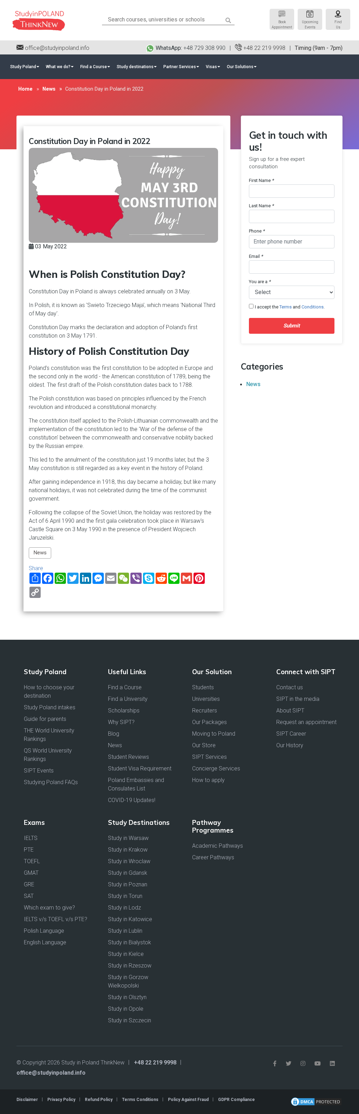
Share (36, 568)
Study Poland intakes (49, 707)
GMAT (31, 872)
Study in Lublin (125, 930)
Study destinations (135, 66)
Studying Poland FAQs (51, 782)
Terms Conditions (140, 1099)
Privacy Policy (61, 1099)
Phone (257, 231)
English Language (45, 942)
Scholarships (124, 710)
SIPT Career (291, 733)
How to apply (208, 780)
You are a (260, 281)
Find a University (128, 699)
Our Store (204, 745)
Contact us (289, 687)
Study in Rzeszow (129, 965)
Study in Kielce (126, 954)
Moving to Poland (213, 733)
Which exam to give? (49, 907)
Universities (206, 699)
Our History (289, 745)
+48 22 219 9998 (263, 48)
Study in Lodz (124, 907)
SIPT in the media (297, 699)
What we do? (58, 66)
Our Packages (209, 722)
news (48, 89)
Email (256, 256)
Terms (285, 307)
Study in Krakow (128, 849)
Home (25, 89)
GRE (29, 884)
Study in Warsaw (128, 838)
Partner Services (179, 66)
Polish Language (44, 930)
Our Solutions (240, 66)
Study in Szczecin (129, 1020)
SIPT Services (209, 757)
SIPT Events (39, 770)
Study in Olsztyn (127, 997)
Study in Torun (125, 896)
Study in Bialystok (129, 942)
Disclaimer (27, 1099)
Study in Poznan (127, 884)
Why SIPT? (121, 722)
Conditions (313, 307)
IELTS (31, 838)
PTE (29, 849)
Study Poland (23, 66)
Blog (113, 733)
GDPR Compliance (236, 1099)
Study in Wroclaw (129, 861)
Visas (211, 66)
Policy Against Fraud (188, 1099)
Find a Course (93, 66)
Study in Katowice (130, 919)
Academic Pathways (217, 845)
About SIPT (290, 710)
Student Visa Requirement (139, 768)
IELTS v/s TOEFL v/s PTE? (55, 919)
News (40, 552)
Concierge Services (216, 768)
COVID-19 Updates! (131, 800)
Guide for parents (45, 719)
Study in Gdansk (127, 872)
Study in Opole (125, 1008)
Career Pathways (213, 857)
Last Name (261, 205)
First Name (261, 180)
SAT (29, 896)
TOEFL (32, 861)
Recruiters (204, 710)
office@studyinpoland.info (56, 48)
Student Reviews (128, 757)
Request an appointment (306, 722)
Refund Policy (99, 1099)
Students (203, 687)
